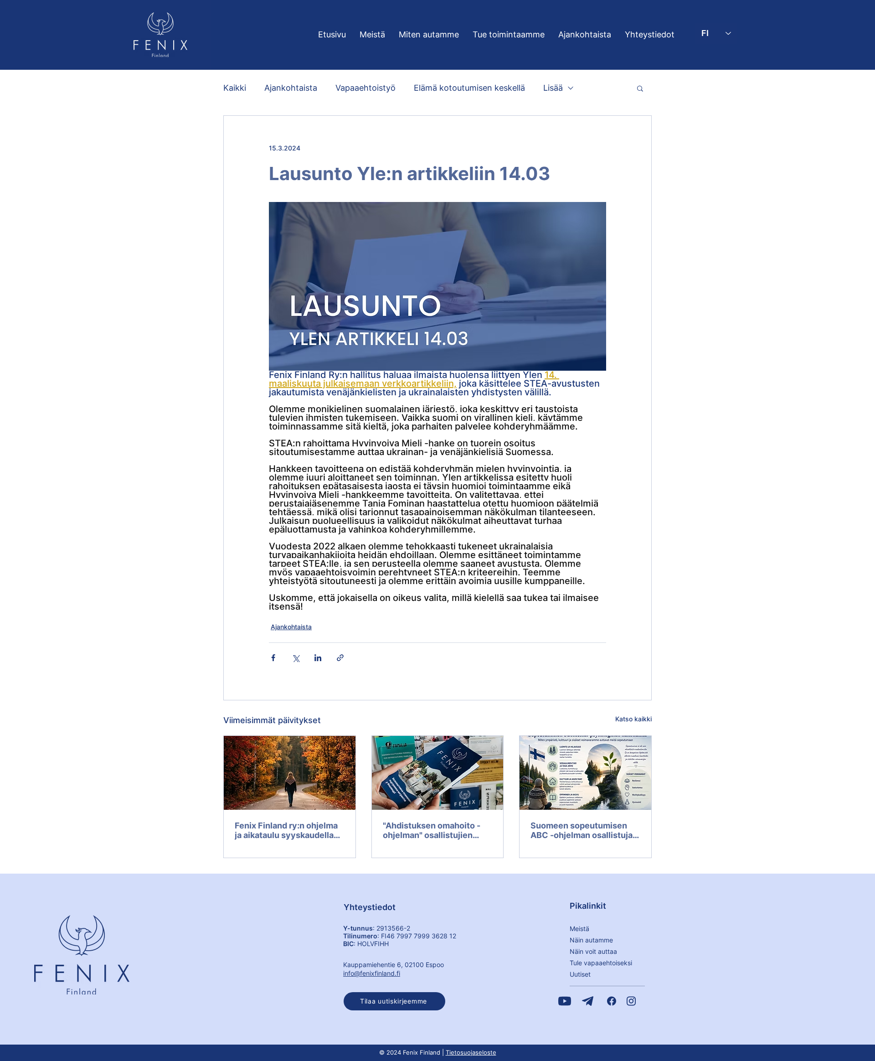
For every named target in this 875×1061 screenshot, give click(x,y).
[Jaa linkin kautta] (340, 657)
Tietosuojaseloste (471, 1052)
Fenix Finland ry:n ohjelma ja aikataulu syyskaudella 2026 (286, 830)
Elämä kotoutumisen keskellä (469, 88)
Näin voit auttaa (593, 951)
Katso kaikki (633, 719)
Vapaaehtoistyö (365, 88)
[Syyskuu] (289, 773)
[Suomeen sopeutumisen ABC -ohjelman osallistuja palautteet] (585, 773)
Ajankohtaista (290, 88)
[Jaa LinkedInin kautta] (318, 657)
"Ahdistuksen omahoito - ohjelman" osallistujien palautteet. (431, 830)
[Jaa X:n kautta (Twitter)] (295, 657)
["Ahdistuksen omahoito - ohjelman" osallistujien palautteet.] (438, 773)
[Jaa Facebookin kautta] (273, 657)
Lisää (553, 88)
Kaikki (234, 88)
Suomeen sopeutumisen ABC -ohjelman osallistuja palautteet (581, 830)
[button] (640, 88)
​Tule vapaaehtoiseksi (601, 963)
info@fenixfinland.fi (371, 973)
